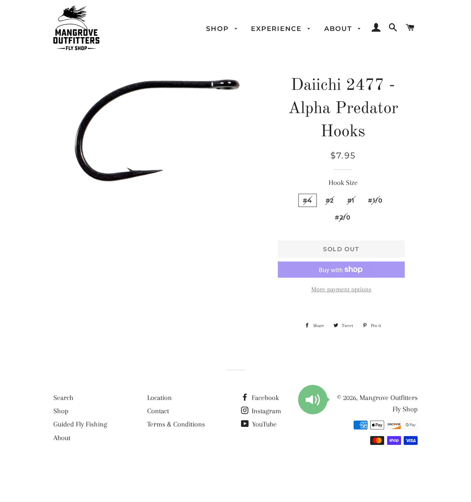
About (339, 28)
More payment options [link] (341, 289)
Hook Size (343, 183)
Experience (277, 28)
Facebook (264, 398)
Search (63, 398)
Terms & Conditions (176, 424)
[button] (312, 399)
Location (159, 398)
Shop (218, 28)
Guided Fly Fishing (80, 424)
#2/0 (343, 217)
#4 (307, 200)
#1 (351, 200)
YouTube (263, 424)
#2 (330, 200)
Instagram (265, 411)
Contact (158, 411)
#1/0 (375, 200)
